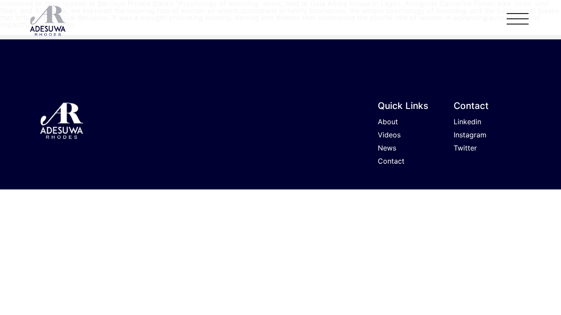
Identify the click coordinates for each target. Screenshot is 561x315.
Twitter (465, 148)
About (388, 121)
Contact (391, 161)
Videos (389, 134)
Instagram (470, 134)
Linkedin (467, 121)
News (387, 148)
